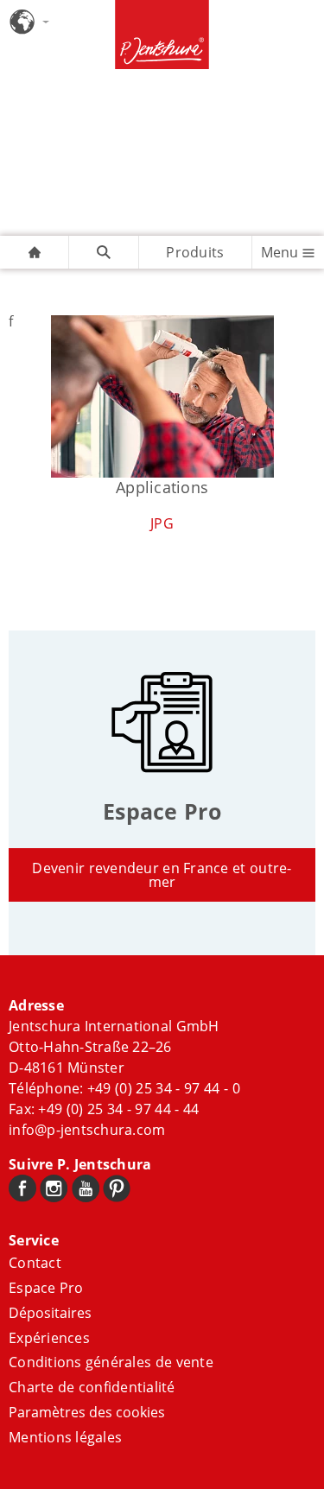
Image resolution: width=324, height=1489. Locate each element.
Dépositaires (50, 1313)
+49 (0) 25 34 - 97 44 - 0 (163, 1088)
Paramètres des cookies (87, 1412)
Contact (35, 1262)
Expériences (49, 1337)
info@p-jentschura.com (87, 1129)
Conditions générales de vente (111, 1362)
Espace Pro (46, 1287)
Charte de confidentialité (92, 1387)
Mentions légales (65, 1437)
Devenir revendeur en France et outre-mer (161, 875)
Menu (281, 252)
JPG (162, 523)
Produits (195, 252)
